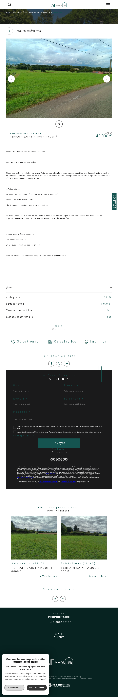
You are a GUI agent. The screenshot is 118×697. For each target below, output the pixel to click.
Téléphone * (74, 399)
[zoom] (59, 117)
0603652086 (59, 459)
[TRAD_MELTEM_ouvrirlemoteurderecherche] (9, 4)
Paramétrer (14, 687)
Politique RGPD (80, 678)
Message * (22, 412)
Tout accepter (36, 687)
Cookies (89, 678)
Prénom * (71, 385)
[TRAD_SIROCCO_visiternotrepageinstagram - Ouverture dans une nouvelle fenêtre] (63, 599)
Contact (114, 201)
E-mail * (20, 399)
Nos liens (70, 678)
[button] (106, 79)
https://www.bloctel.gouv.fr (25, 477)
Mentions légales (54, 678)
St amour (46, 12)
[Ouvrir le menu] (108, 4)
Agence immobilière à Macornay (19, 12)
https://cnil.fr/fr (50, 473)
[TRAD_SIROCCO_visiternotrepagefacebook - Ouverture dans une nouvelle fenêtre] (55, 599)
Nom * (18, 385)
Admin (64, 678)
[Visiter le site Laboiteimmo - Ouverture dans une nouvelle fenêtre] (58, 688)
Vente (37, 12)
